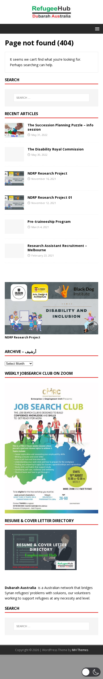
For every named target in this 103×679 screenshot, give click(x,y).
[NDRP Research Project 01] (14, 207)
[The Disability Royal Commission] (14, 158)
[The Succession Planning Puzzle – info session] (14, 134)
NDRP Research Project (47, 173)
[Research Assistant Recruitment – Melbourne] (14, 255)
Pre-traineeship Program (49, 221)
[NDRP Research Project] (14, 183)
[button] (96, 28)
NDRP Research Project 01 (50, 197)
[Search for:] (52, 98)
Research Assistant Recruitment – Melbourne (57, 247)
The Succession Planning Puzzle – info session (60, 127)
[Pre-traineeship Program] (14, 231)
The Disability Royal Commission (56, 149)
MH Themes (80, 650)
